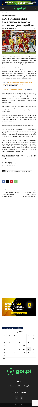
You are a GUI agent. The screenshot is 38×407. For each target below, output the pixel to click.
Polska (8, 15)
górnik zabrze (17, 171)
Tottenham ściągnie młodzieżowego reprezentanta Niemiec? (29, 194)
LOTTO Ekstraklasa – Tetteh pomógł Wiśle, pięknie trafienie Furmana (10, 194)
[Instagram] (21, 398)
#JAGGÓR (5, 82)
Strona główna (5, 12)
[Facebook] (3, 181)
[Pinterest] (11, 181)
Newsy (12, 12)
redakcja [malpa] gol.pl (23, 386)
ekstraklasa (9, 171)
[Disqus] (19, 225)
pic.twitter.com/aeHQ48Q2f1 (10, 85)
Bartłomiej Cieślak (9, 28)
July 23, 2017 (28, 89)
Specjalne (13, 15)
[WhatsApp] (15, 181)
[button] (3, 8)
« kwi (3, 358)
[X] (7, 181)
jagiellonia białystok (26, 171)
